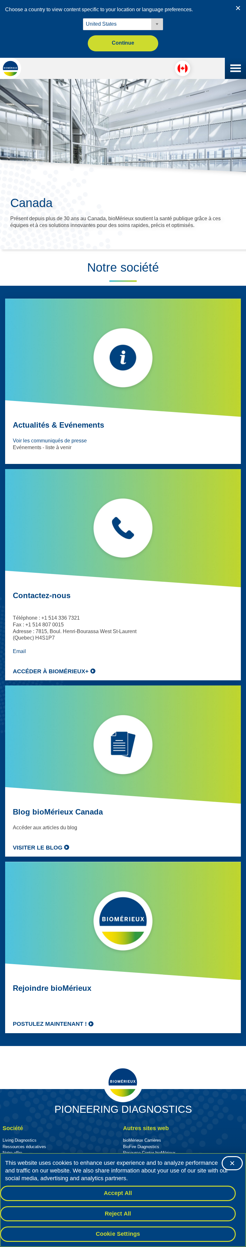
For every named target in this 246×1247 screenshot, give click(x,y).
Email (19, 651)
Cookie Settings (118, 1234)
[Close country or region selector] (238, 8)
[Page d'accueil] (10, 68)
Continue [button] (123, 43)
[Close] (232, 1163)
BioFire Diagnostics (141, 1146)
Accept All (118, 1193)
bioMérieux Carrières (142, 1140)
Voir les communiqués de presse (50, 440)
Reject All (118, 1213)
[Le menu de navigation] (235, 68)
